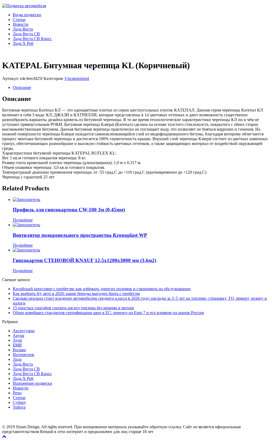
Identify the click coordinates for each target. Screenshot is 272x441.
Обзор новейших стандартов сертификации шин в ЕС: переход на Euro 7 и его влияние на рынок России (108, 312)
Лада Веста (23, 29)
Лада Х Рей (23, 43)
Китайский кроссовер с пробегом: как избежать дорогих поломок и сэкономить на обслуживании (102, 288)
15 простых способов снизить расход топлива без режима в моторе (73, 308)
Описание (22, 87)
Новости (20, 24)
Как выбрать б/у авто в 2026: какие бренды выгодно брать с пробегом (76, 293)
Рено (17, 393)
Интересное (23, 354)
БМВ (17, 345)
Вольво (19, 350)
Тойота (19, 407)
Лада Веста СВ (26, 34)
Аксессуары (24, 330)
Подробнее (23, 220)
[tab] (141, 87)
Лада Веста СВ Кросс (32, 38)
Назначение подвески (32, 383)
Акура (18, 335)
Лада (17, 359)
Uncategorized (77, 78)
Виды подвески (27, 14)
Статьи (19, 19)
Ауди (17, 340)
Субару (19, 402)
